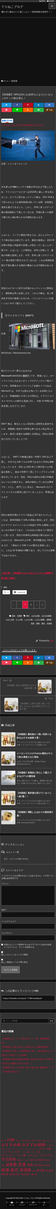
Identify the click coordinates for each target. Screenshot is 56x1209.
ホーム (6, 81)
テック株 (19, 620)
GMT (18, 1141)
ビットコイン (8, 1155)
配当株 (41, 1170)
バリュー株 (35, 1152)
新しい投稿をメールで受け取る (14, 962)
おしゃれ (50, 1141)
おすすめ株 (35, 616)
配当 (34, 1171)
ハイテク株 (28, 620)
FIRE (27, 616)
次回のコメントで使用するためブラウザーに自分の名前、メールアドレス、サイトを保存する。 (28, 945)
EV (5, 1141)
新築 (30, 1165)
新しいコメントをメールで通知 (14, 955)
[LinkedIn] (39, 105)
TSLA (44, 1141)
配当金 (4, 1174)
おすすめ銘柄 (46, 616)
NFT (33, 1140)
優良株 (41, 1160)
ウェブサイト (7, 933)
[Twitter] (6, 105)
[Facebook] (17, 105)
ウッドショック (33, 1149)
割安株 (48, 1160)
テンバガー (14, 1151)
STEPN (38, 1141)
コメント (5, 883)
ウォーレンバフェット (19, 1149)
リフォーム (46, 1155)
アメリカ (50, 1145)
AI (2, 1141)
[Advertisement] (28, 47)
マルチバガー (32, 1155)
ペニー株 (21, 1155)
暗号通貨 (47, 1165)
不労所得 (8, 1159)
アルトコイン (5, 1149)
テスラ (4, 1152)
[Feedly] (39, 110)
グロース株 (10, 620)
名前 (4, 910)
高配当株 (34, 1174)
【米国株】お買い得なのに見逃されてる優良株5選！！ (26, 1047)
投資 (15, 81)
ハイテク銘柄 (39, 620)
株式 (43, 623)
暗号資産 (38, 1165)
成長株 (48, 620)
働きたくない (23, 1160)
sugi (51, 640)
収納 (2, 1165)
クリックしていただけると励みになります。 (23, 125)
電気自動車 (25, 1174)
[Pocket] (6, 110)
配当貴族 (49, 1171)
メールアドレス (8, 921)
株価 (38, 623)
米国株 (19, 616)
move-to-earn (25, 1141)
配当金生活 (15, 1174)
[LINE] (17, 110)
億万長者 (34, 1160)
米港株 (49, 623)
